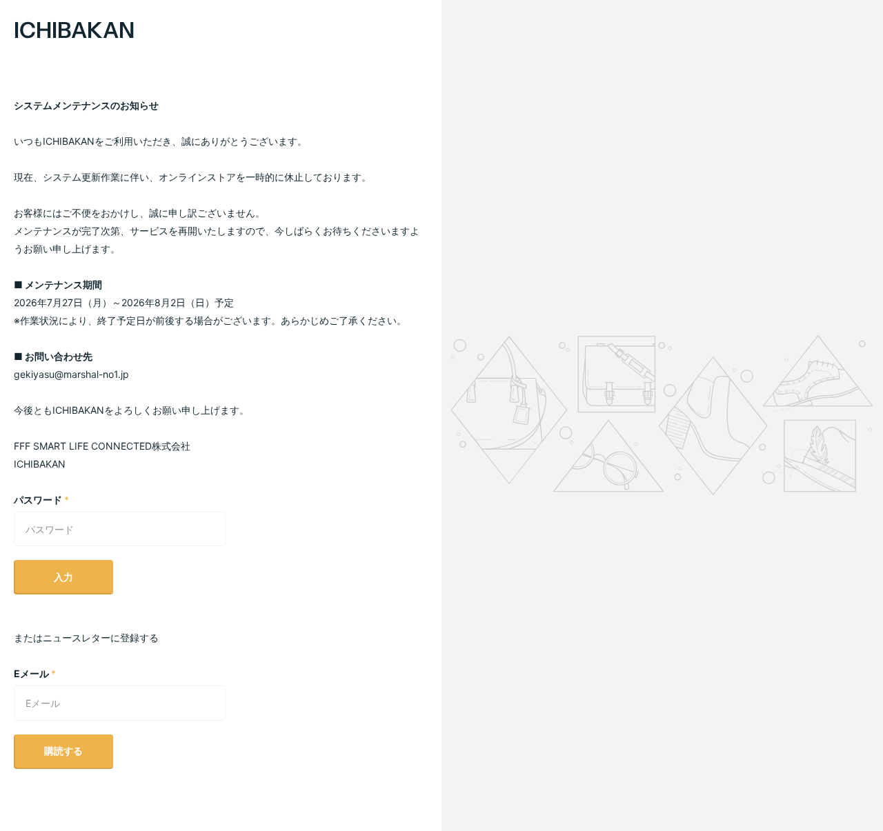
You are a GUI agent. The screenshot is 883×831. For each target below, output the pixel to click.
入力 (63, 577)
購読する (63, 751)
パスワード (41, 499)
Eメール (35, 673)
